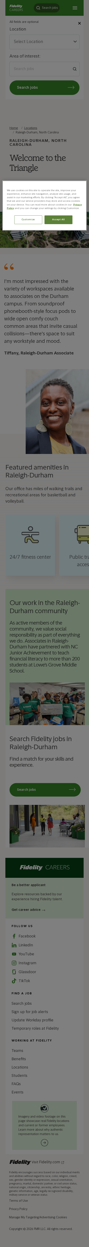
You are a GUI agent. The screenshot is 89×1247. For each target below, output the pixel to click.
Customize (28, 219)
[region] (44, 205)
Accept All (58, 219)
